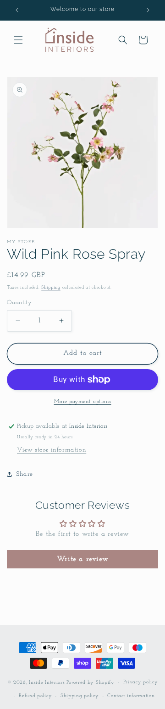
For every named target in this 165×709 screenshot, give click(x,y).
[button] (18, 40)
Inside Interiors (47, 682)
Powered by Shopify (90, 682)
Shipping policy (79, 695)
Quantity (19, 302)
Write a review (82, 559)
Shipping (50, 287)
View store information (51, 450)
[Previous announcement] (17, 10)
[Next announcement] (148, 10)
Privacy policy (140, 682)
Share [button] (24, 474)
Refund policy (35, 695)
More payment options (82, 401)
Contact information (130, 695)
